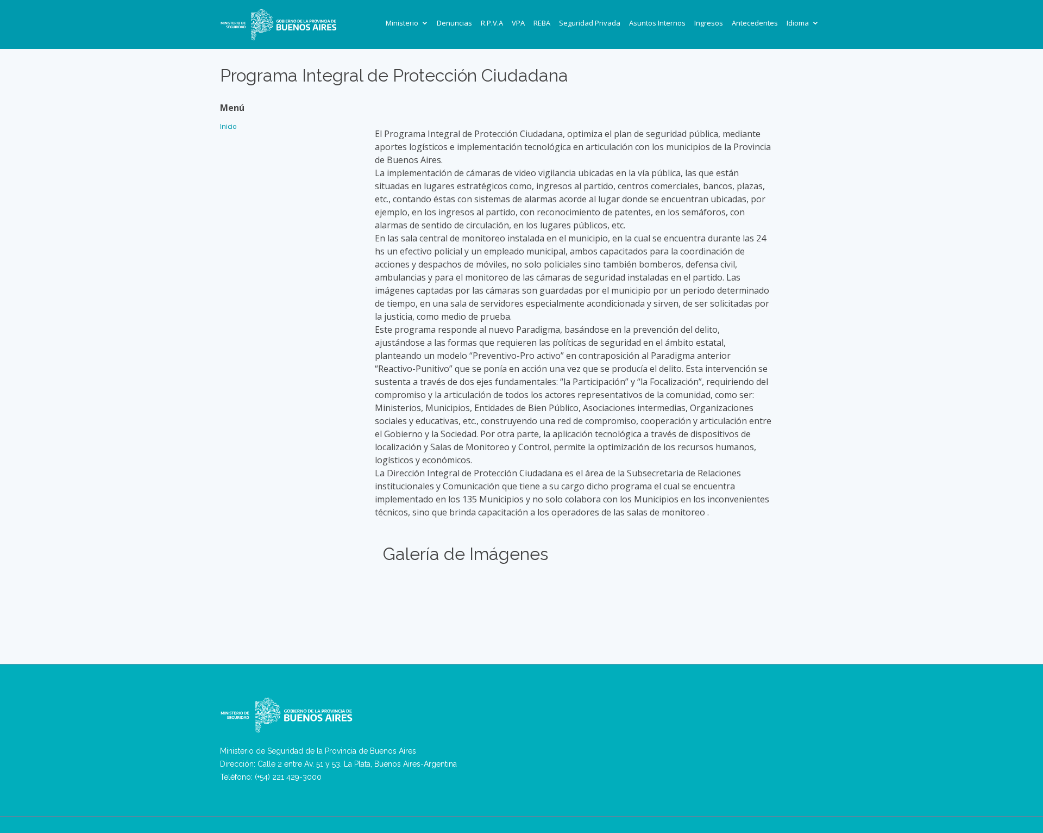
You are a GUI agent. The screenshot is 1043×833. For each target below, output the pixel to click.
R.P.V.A (492, 23)
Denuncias (454, 23)
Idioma (798, 23)
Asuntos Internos (657, 23)
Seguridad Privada (589, 23)
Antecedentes (755, 23)
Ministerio (402, 23)
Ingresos (708, 23)
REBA (541, 23)
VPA (518, 23)
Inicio (228, 126)
